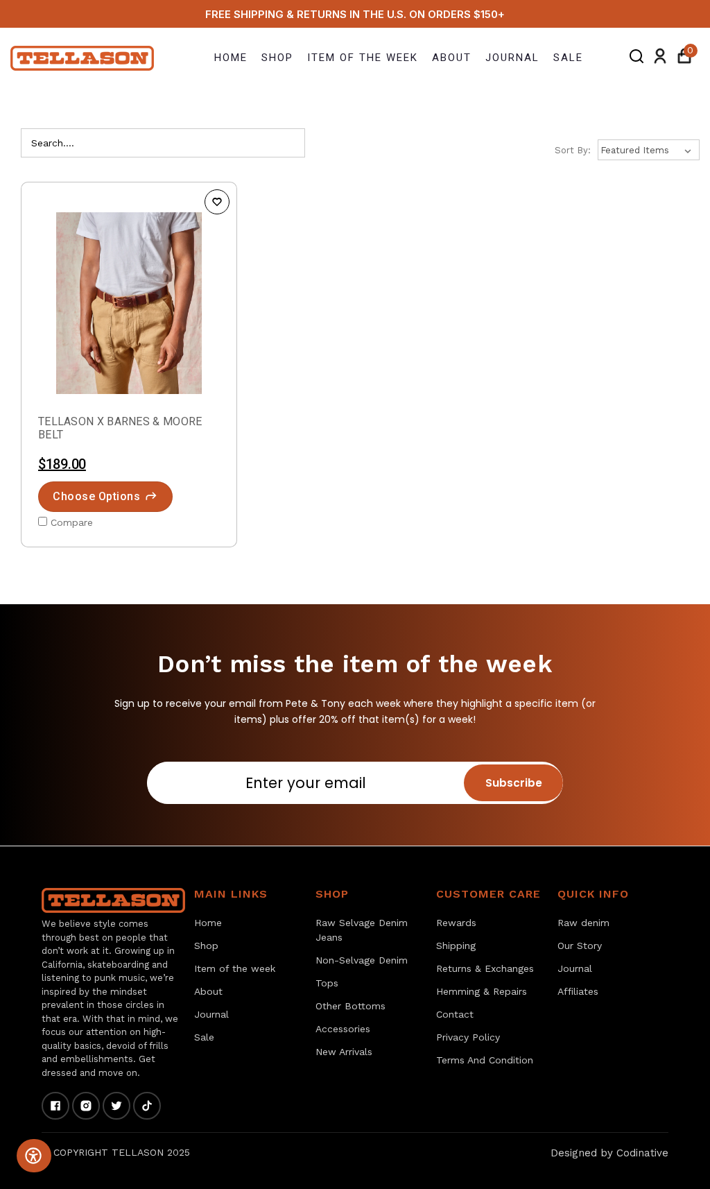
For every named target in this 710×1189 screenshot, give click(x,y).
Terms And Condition (484, 1060)
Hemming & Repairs (481, 991)
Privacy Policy (468, 1037)
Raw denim (583, 922)
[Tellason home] (113, 900)
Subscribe (513, 783)
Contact (455, 1014)
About (451, 57)
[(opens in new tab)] (55, 1106)
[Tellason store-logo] (83, 58)
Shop (277, 57)
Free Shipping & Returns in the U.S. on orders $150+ (355, 14)
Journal (512, 57)
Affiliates (577, 991)
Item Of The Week (362, 57)
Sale (568, 57)
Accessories (342, 1028)
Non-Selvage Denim (361, 960)
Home (231, 57)
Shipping (456, 945)
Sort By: (573, 150)
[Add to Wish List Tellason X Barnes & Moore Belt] (217, 201)
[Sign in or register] (660, 58)
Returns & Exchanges (485, 968)
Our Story (579, 945)
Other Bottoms (350, 1005)
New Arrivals (343, 1051)
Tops (326, 983)
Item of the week (234, 968)
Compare (72, 522)
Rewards (456, 922)
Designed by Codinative (609, 1153)
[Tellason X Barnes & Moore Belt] (129, 303)
